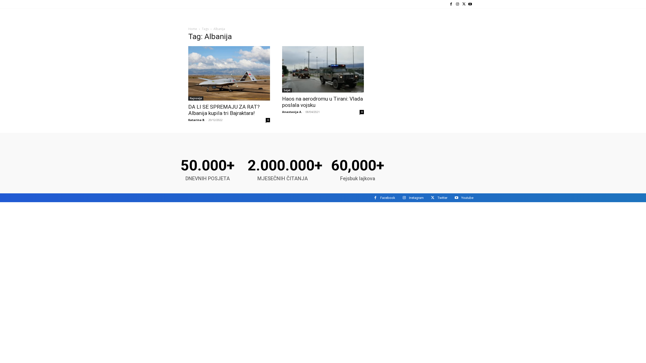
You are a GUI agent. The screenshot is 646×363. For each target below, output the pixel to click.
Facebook (387, 198)
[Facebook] (451, 4)
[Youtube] (470, 4)
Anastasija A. (292, 112)
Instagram (416, 198)
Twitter (442, 198)
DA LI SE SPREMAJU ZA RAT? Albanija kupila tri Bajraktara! (224, 110)
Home (192, 29)
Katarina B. (196, 120)
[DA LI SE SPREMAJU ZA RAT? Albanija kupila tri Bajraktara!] (229, 73)
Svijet (287, 90)
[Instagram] (457, 4)
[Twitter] (464, 4)
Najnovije (196, 98)
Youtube (467, 198)
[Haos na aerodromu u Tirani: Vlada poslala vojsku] (323, 69)
